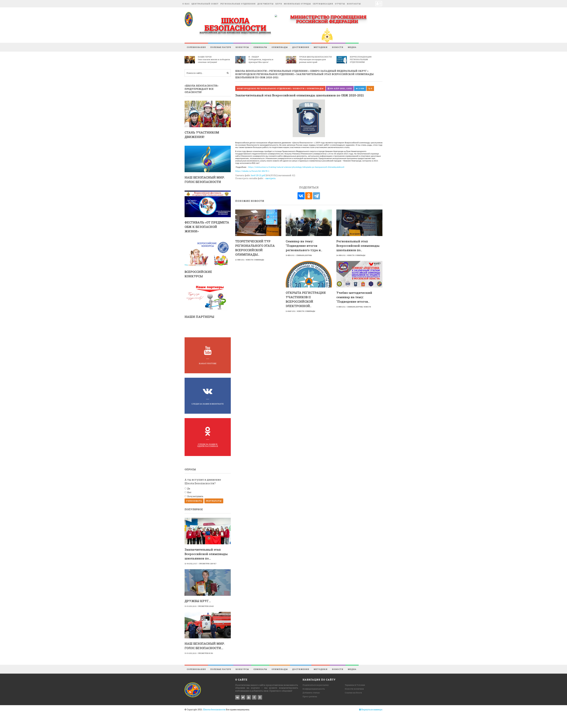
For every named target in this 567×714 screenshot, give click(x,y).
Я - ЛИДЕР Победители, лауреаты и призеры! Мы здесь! (261, 59)
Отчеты (340, 3)
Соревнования (196, 47)
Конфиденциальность (314, 688)
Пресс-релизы (310, 696)
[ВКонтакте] (301, 195)
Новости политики (354, 688)
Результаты (214, 500)
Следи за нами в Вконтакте (208, 403)
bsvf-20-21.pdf (258, 175)
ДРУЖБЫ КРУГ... (198, 601)
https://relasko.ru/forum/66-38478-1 (252, 171)
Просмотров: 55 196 (205, 653)
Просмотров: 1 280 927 (207, 564)
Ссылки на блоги (353, 692)
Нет (189, 492)
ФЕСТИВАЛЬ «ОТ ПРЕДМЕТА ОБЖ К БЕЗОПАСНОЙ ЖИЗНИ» (207, 226)
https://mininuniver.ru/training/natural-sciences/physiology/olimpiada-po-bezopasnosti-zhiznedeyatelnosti (296, 167)
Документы (265, 3)
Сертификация (323, 3)
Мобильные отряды (297, 3)
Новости (337, 47)
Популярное (194, 509)
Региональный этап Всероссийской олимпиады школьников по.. (358, 245)
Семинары (260, 47)
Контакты (354, 3)
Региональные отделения (238, 3)
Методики (321, 47)
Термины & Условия (355, 685)
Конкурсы (242, 47)
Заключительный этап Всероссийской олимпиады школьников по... (206, 554)
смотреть (270, 178)
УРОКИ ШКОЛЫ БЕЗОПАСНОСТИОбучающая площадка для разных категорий (315, 59)
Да (188, 488)
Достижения (300, 47)
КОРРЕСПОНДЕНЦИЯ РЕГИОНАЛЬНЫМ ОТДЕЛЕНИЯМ (361, 59)
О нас (186, 3)
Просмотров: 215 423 (206, 606)
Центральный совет (205, 3)
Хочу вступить (195, 496)
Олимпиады (280, 47)
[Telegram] (316, 195)
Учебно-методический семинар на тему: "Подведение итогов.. (354, 297)
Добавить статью (311, 692)
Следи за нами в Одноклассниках (207, 445)
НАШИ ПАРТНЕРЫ (199, 317)
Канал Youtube (207, 363)
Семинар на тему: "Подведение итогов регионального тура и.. (304, 245)
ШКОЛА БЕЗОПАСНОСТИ (235, 24)
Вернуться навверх (371, 709)
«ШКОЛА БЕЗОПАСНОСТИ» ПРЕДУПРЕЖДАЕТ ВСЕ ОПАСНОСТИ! (201, 89)
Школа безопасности (214, 709)
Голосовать (194, 500)
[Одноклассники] (308, 195)
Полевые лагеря (220, 47)
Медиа (352, 47)
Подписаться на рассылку (316, 685)
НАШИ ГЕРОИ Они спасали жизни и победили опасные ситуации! (214, 59)
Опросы (190, 469)
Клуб (278, 3)
